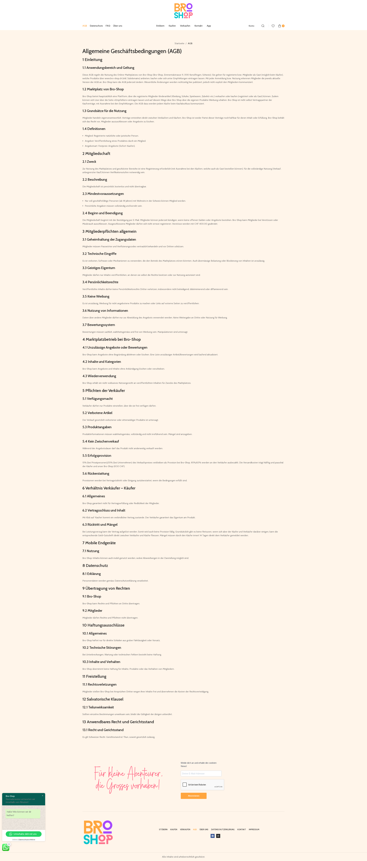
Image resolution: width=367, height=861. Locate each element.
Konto (251, 26)
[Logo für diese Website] (183, 10)
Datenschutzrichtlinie (27, 839)
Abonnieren (193, 796)
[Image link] (98, 832)
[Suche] (263, 26)
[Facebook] (213, 836)
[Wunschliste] (273, 26)
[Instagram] (218, 836)
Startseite (180, 43)
